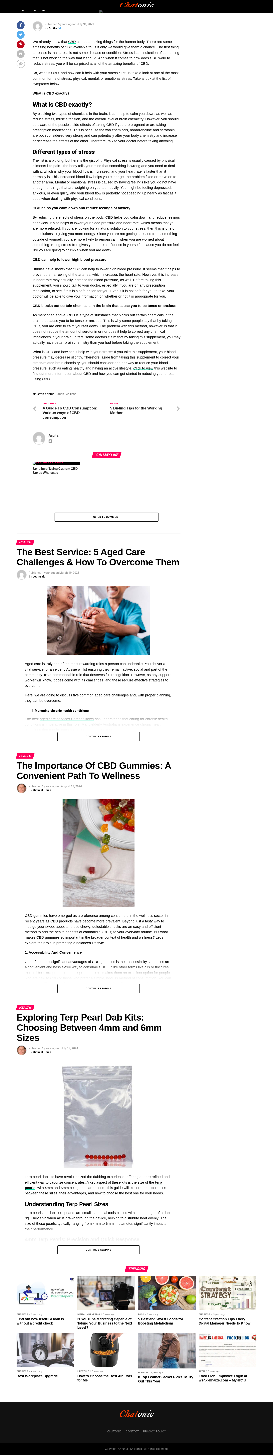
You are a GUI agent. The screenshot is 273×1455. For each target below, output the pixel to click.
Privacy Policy (154, 1431)
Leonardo (39, 576)
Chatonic (114, 1431)
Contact (132, 1431)
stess (72, 394)
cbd (61, 394)
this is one (162, 228)
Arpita (53, 28)
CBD (72, 42)
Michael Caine (42, 790)
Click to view (143, 368)
